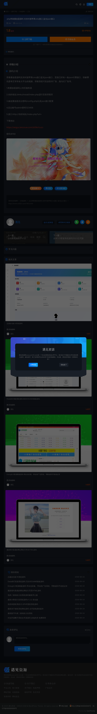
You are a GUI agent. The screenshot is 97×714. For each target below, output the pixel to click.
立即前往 (33, 365)
